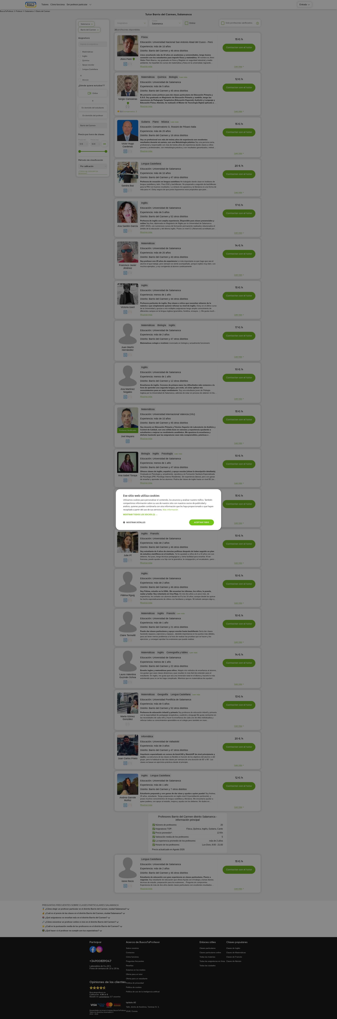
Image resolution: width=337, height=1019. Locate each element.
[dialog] (168, 509)
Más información (170, 509)
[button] (168, 514)
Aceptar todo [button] (201, 522)
